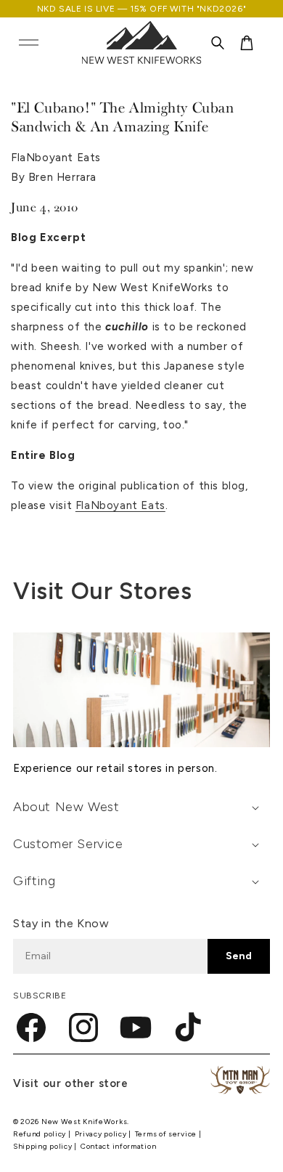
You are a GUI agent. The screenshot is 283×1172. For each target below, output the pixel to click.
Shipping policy (43, 1146)
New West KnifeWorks (84, 1121)
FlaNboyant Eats (120, 505)
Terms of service (167, 1134)
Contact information (118, 1146)
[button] (28, 43)
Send (239, 956)
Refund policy (40, 1134)
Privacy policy (102, 1134)
